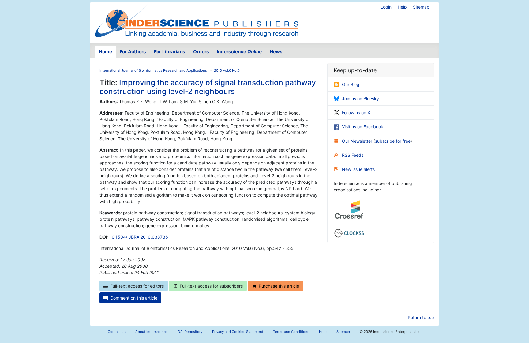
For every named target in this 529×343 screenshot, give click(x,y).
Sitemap (421, 6)
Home (105, 52)
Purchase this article (279, 285)
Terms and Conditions (291, 332)
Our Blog (350, 84)
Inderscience (239, 52)
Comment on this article (133, 297)
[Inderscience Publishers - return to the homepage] (196, 20)
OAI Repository (190, 332)
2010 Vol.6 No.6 (227, 70)
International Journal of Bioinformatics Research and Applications (153, 70)
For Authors (133, 52)
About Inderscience (151, 332)
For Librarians (169, 52)
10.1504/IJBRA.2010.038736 (139, 236)
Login (386, 6)
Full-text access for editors (137, 285)
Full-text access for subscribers (211, 285)
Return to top (421, 317)
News (276, 52)
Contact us (117, 332)
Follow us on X (356, 112)
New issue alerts (358, 169)
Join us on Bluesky (360, 98)
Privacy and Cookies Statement (237, 332)
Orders (201, 52)
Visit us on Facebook (362, 126)
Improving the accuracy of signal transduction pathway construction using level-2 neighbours (207, 87)
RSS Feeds (352, 155)
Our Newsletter (357, 141)
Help (402, 6)
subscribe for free (393, 141)
